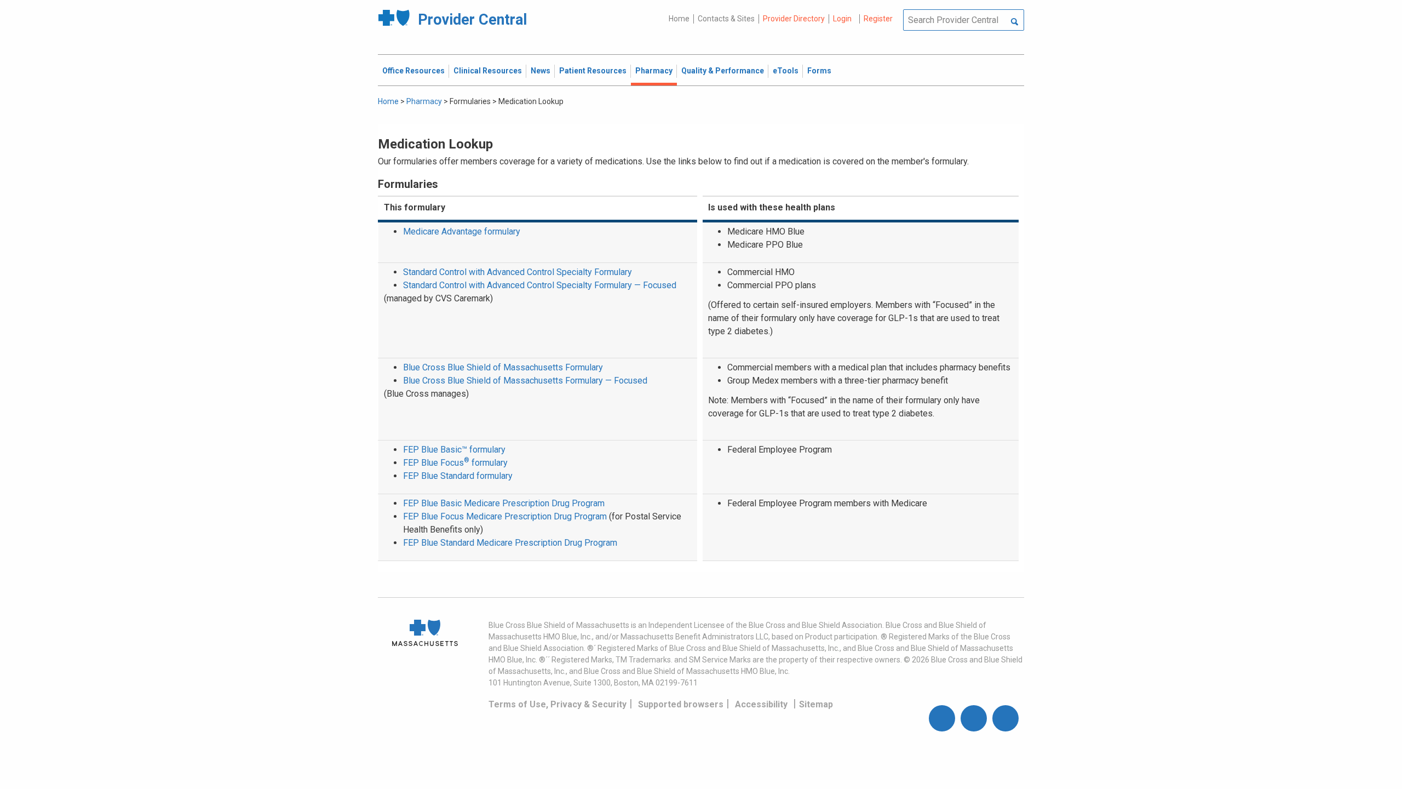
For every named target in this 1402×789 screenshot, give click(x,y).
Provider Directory (794, 18)
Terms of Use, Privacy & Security (558, 704)
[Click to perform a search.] (1014, 22)
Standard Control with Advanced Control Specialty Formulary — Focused (539, 285)
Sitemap (816, 704)
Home (679, 18)
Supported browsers (680, 704)
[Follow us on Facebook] (942, 718)
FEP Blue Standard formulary (458, 476)
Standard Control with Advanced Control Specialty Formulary (517, 272)
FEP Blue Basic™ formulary (454, 449)
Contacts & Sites (726, 18)
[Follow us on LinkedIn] (1005, 718)
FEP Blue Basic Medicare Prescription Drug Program (504, 503)
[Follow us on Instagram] (974, 718)
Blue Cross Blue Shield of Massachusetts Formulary (503, 367)
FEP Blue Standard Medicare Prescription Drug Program (510, 543)
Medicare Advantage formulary (461, 231)
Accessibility (761, 704)
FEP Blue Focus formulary (455, 463)
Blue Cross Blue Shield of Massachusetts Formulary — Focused (525, 380)
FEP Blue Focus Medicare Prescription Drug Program (505, 516)
